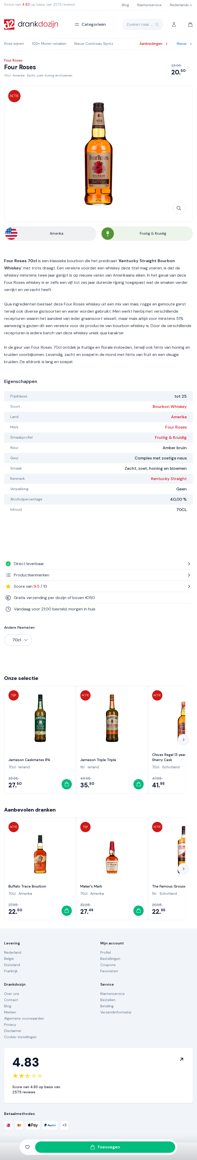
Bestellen (107, 999)
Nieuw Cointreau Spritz (93, 43)
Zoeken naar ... (139, 24)
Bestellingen (110, 958)
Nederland (12, 952)
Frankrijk (11, 971)
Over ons (11, 993)
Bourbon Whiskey (170, 406)
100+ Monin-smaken (49, 43)
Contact (11, 999)
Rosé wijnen (14, 43)
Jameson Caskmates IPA (29, 759)
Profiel (105, 952)
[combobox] (18, 640)
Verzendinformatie (115, 1012)
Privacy (10, 1024)
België (9, 958)
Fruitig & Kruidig (171, 437)
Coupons (108, 964)
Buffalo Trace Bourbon (27, 886)
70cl (7, 75)
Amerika (19, 75)
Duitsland (12, 964)
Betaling (107, 1006)
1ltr (82, 767)
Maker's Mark (91, 886)
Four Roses (176, 427)
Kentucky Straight (169, 478)
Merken (10, 1012)
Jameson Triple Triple (98, 759)
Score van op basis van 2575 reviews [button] (39, 4)
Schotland (171, 767)
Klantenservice (112, 993)
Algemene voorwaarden (24, 1018)
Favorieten (109, 971)
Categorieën (94, 24)
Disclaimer (13, 1030)
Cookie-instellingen (20, 1037)
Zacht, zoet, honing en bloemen (49, 75)
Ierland (24, 767)
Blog (7, 1006)
